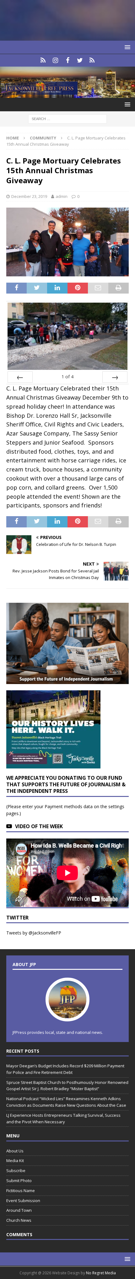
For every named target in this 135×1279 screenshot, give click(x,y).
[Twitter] (79, 60)
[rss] (92, 60)
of (67, 377)
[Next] (114, 377)
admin (62, 196)
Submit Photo (19, 1180)
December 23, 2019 (29, 196)
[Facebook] (67, 60)
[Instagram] (55, 60)
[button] (126, 47)
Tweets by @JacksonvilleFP (33, 933)
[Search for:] (67, 118)
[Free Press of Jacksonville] (67, 94)
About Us (15, 1151)
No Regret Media (101, 1273)
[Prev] (20, 377)
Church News (18, 1220)
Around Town (19, 1210)
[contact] (43, 60)
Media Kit (15, 1160)
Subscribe (15, 1170)
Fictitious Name (20, 1190)
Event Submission (23, 1200)
